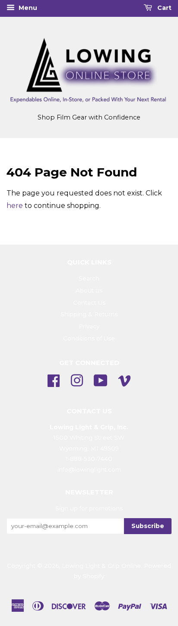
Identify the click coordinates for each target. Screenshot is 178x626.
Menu (27, 8)
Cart (164, 8)
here (14, 205)
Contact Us (89, 302)
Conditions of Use (89, 338)
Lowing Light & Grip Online (101, 565)
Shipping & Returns (89, 314)
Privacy (89, 326)
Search (89, 278)
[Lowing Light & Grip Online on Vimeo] (124, 379)
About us (89, 290)
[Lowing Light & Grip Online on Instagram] (76, 379)
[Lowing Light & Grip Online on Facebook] (53, 379)
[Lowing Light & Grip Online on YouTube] (101, 379)
